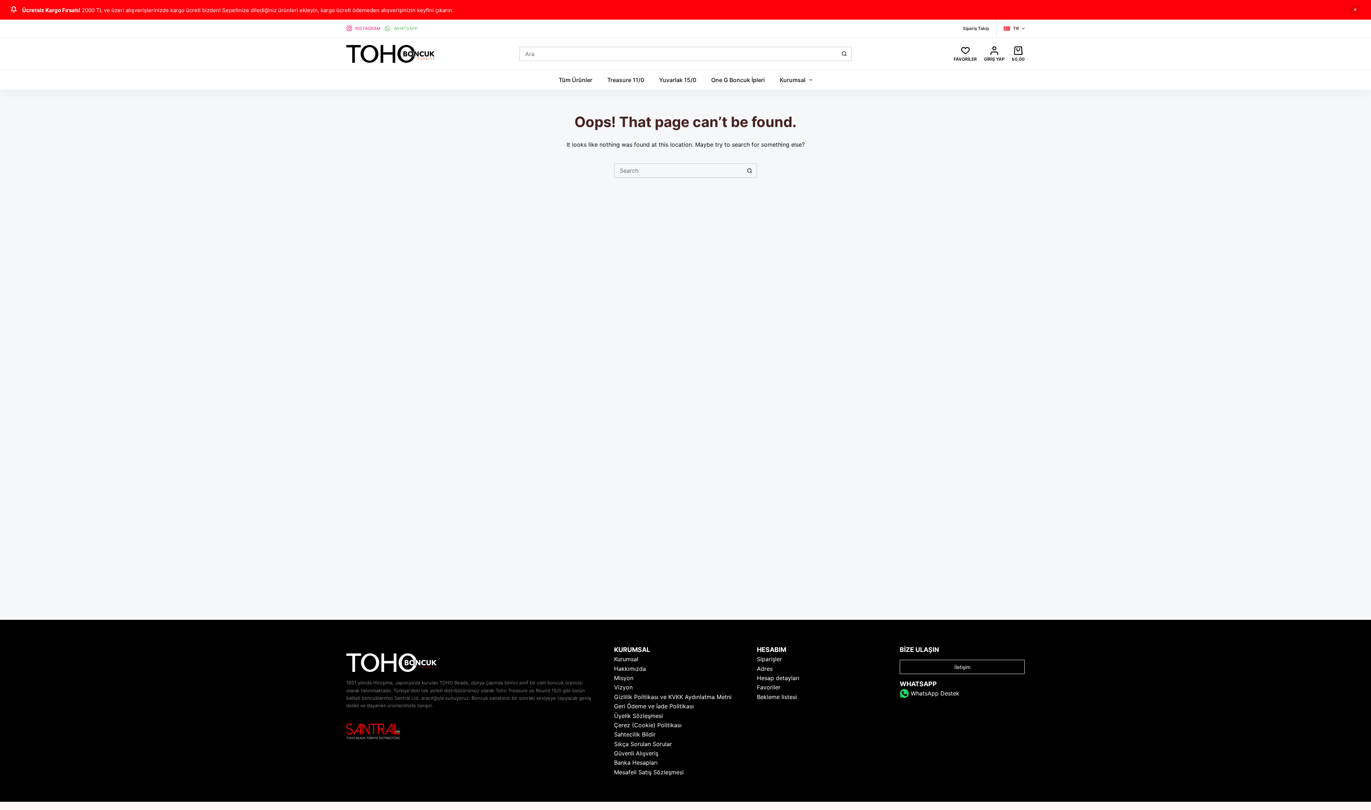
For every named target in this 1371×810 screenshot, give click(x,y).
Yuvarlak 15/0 (677, 79)
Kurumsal (792, 79)
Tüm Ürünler (575, 79)
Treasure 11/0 (625, 79)
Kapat (1355, 9)
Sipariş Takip (976, 28)
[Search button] (844, 54)
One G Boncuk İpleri (738, 79)
